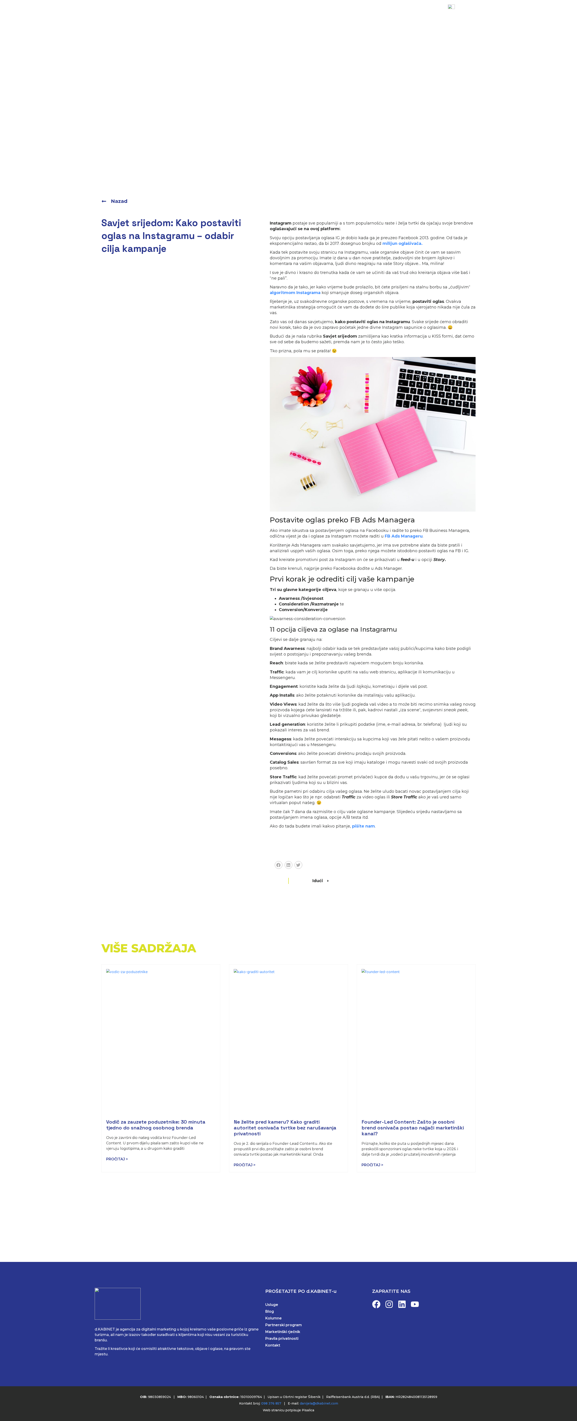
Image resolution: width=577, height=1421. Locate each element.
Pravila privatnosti (281, 1338)
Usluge (229, 14)
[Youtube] (415, 1304)
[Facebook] (376, 1304)
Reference (259, 14)
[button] (278, 865)
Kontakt (340, 14)
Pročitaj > (117, 1159)
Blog (287, 14)
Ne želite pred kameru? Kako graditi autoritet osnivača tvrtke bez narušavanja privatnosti (285, 1128)
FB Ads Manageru (404, 536)
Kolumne (273, 1318)
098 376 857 (271, 1403)
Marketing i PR (195, 14)
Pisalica (308, 1410)
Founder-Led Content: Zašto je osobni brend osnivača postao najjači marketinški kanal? (413, 1128)
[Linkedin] (402, 1304)
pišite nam (363, 826)
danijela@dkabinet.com (319, 1403)
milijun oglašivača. (402, 243)
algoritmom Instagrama (295, 292)
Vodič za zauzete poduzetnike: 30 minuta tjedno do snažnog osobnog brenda (155, 1125)
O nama (312, 14)
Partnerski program (283, 1325)
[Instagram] (389, 1304)
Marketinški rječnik (282, 1332)
